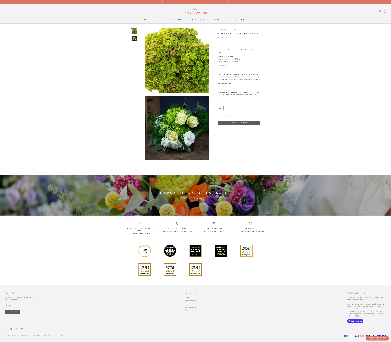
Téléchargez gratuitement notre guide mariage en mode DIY (195, 2)
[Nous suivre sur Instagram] (11, 329)
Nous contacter (190, 301)
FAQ (186, 311)
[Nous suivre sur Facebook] (6, 329)
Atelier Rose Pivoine (227, 30)
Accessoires (190, 20)
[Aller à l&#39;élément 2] (134, 38)
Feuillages (159, 20)
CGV (186, 304)
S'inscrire (12, 312)
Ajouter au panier (238, 123)
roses (230, 95)
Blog (226, 20)
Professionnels (240, 20)
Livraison (188, 297)
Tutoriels (216, 20)
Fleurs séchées (174, 20)
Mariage (204, 20)
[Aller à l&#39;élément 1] (134, 31)
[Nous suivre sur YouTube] (22, 329)
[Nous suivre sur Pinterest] (16, 329)
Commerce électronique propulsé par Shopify (45, 336)
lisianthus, (237, 95)
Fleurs (147, 20)
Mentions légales (190, 308)
